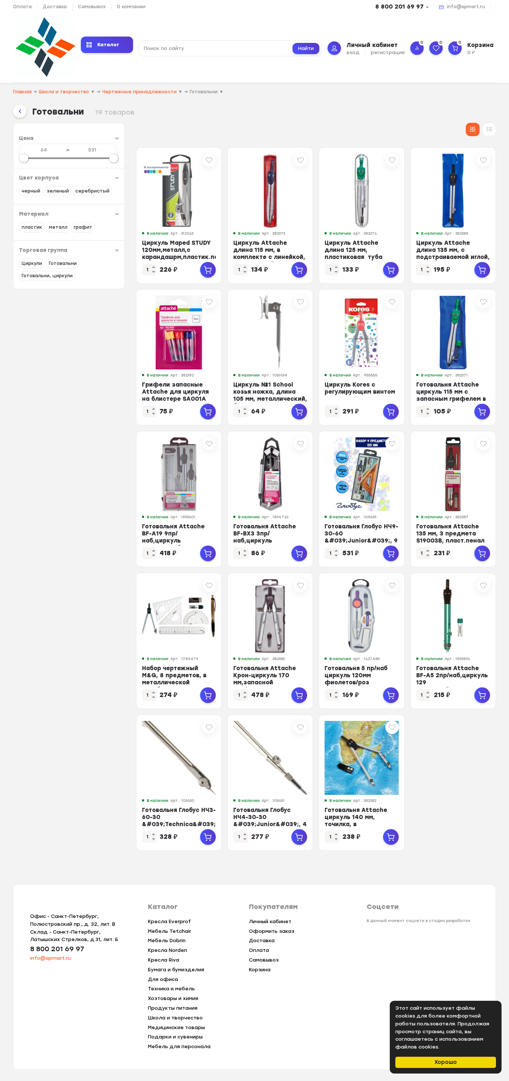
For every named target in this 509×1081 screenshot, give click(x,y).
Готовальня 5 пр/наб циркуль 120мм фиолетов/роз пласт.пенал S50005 (356, 679)
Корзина (260, 969)
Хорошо (445, 1062)
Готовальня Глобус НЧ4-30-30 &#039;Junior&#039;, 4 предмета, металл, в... (270, 821)
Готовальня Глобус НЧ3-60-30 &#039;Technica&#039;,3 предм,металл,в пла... (181, 821)
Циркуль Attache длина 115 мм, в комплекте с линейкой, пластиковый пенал (269, 254)
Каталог (108, 44)
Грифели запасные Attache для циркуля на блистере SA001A (175, 391)
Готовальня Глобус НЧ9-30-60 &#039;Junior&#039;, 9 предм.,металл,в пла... (361, 537)
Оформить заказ (271, 931)
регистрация (388, 52)
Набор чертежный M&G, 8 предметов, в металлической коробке (174, 679)
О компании (131, 6)
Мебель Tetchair (169, 931)
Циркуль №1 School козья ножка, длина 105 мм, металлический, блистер (270, 395)
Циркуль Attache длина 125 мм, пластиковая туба (353, 250)
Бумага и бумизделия (176, 969)
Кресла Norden (167, 950)
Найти (306, 48)
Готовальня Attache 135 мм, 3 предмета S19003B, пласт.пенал (450, 533)
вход (353, 52)
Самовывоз (91, 6)
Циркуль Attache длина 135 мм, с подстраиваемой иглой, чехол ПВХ (453, 254)
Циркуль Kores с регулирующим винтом (360, 388)
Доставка (55, 6)
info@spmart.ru (466, 6)
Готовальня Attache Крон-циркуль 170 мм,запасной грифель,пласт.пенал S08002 (267, 682)
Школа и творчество (175, 1018)
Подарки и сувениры (175, 1037)
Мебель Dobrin (167, 940)
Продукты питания (172, 1008)
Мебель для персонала (179, 1046)
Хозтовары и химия (173, 998)
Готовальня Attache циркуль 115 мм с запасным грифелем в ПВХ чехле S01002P (451, 395)
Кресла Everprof (169, 921)
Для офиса (163, 979)
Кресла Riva (163, 960)
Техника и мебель (171, 988)
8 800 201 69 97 (399, 6)
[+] (208, 270)
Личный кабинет (270, 921)
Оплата (22, 6)
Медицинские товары (176, 1027)
